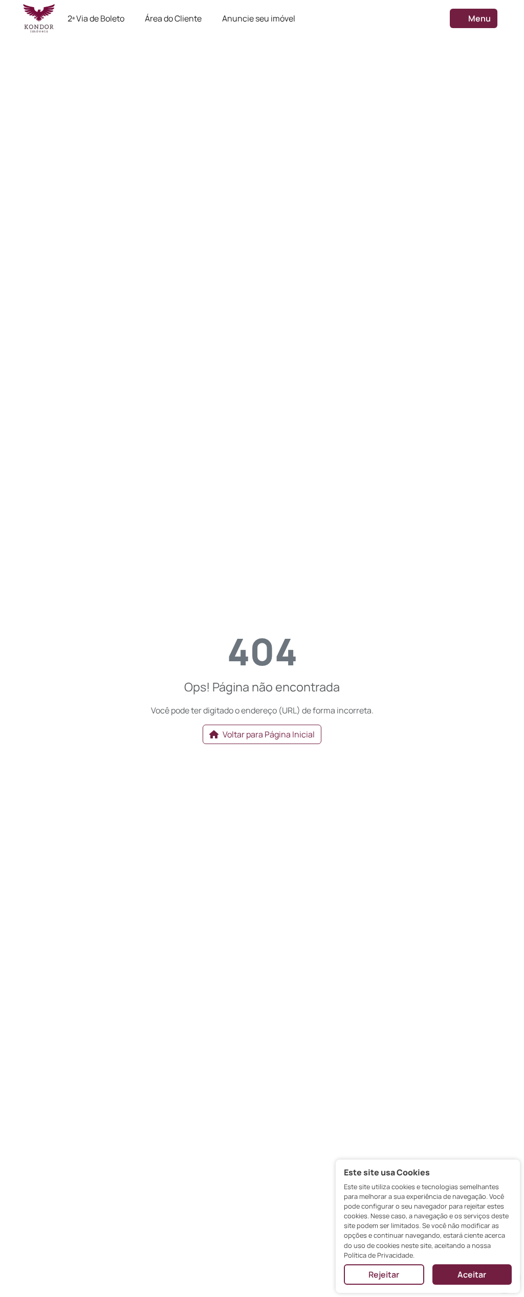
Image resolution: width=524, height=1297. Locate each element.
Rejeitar (383, 1274)
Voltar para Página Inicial (269, 734)
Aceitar (471, 1274)
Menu (479, 18)
